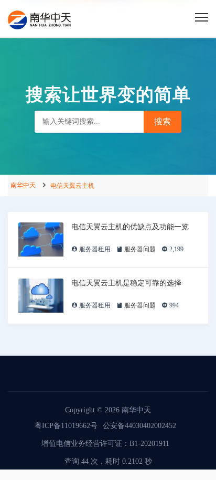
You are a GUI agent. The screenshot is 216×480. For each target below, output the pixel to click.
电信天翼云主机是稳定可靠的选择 (126, 283)
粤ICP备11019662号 (66, 426)
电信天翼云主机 (72, 185)
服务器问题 (140, 249)
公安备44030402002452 (139, 426)
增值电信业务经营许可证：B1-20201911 (105, 443)
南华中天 (23, 185)
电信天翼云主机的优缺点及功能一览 (130, 226)
